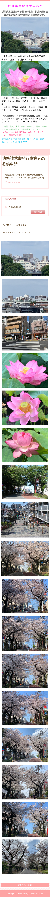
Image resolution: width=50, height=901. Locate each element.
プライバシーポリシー (26, 885)
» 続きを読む (38, 212)
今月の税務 (10, 199)
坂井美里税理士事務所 (25, 5)
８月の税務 (14, 207)
